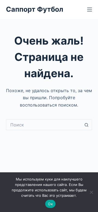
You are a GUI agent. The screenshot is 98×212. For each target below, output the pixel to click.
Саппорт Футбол (34, 9)
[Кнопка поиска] (86, 124)
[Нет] (91, 192)
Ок (50, 204)
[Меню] (89, 9)
